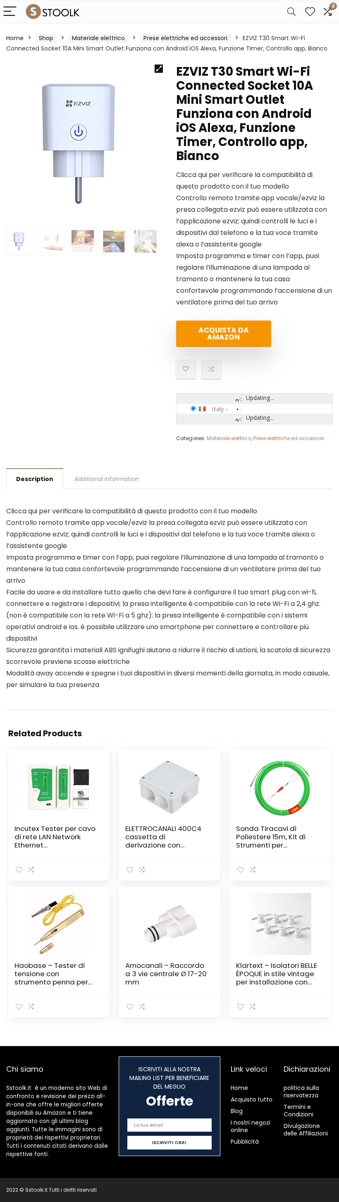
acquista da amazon (223, 333)
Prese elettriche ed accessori (185, 38)
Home (15, 38)
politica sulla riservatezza (301, 1091)
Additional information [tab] (106, 479)
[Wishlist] (310, 12)
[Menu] (10, 12)
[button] (159, 69)
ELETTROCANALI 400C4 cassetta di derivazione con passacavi (163, 841)
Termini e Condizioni (298, 1110)
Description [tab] (34, 479)
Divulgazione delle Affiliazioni (306, 1129)
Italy (218, 409)
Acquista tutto (251, 1099)
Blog (237, 1111)
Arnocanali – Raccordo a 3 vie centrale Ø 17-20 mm (166, 973)
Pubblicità (245, 1141)
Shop (46, 38)
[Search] (291, 12)
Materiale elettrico (98, 38)
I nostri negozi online (250, 1126)
